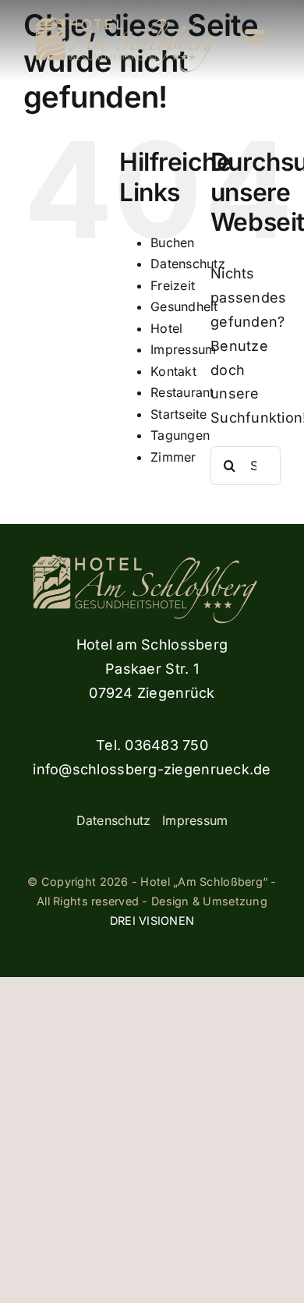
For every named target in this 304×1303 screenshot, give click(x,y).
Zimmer (173, 457)
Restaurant (182, 392)
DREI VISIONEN (152, 920)
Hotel (166, 328)
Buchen (172, 242)
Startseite (178, 414)
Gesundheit (184, 306)
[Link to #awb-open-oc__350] (255, 36)
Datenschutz (187, 263)
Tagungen (180, 435)
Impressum (183, 349)
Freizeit (172, 285)
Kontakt (173, 371)
